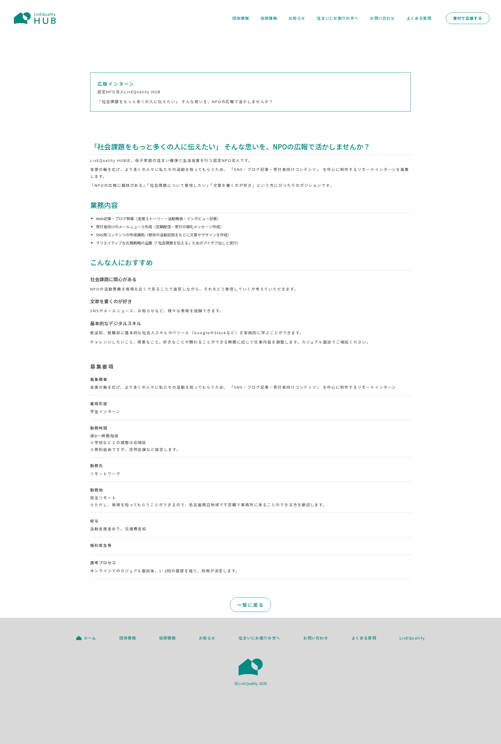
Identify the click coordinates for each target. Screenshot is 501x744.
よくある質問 (418, 18)
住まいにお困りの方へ (337, 18)
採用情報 (269, 18)
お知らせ (297, 18)
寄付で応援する (467, 18)
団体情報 (241, 18)
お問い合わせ (382, 18)
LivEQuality (412, 638)
